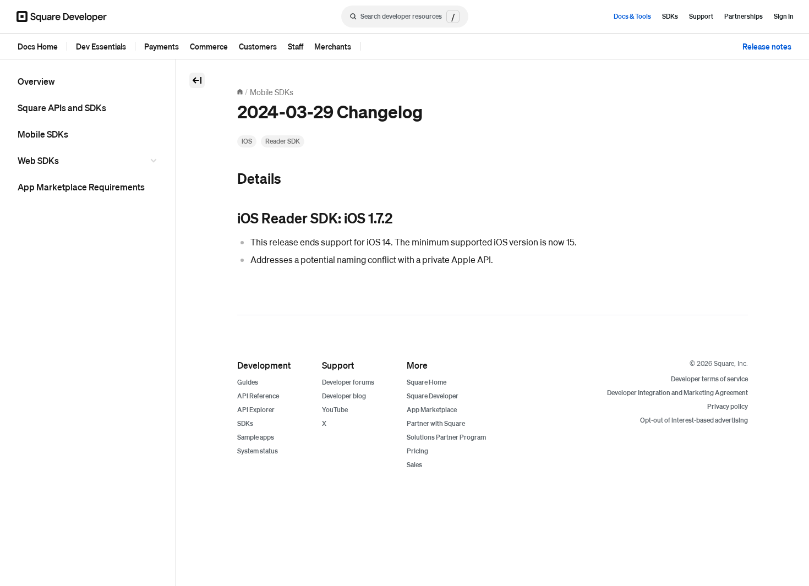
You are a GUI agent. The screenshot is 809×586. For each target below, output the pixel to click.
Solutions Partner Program (446, 437)
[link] (226, 179)
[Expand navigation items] (155, 160)
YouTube (335, 410)
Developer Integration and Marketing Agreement (677, 392)
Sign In (784, 16)
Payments (161, 46)
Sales (414, 465)
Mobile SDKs (43, 134)
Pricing (417, 451)
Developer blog (344, 396)
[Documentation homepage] (240, 91)
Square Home (426, 382)
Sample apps (255, 437)
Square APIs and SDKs (62, 107)
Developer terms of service (709, 379)
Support (701, 16)
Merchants (332, 46)
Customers (258, 46)
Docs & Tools (632, 16)
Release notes (766, 46)
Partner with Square (436, 423)
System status (257, 451)
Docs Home (38, 46)
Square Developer (432, 396)
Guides (247, 382)
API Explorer (256, 410)
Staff (295, 46)
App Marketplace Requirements (81, 187)
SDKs (670, 16)
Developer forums (348, 382)
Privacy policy (727, 406)
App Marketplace (432, 410)
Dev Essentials (101, 46)
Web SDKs (38, 160)
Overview (36, 81)
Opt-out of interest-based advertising (694, 420)
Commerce (209, 46)
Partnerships (743, 16)
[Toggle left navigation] (197, 80)
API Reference (258, 396)
